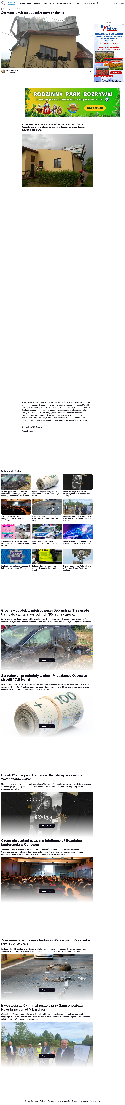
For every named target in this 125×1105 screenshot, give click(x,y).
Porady (77, 3)
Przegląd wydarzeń (91, 3)
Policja (37, 3)
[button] (115, 3)
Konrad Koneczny (12, 70)
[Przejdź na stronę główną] (3, 5)
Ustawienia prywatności (79, 1101)
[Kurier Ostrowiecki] (13, 3)
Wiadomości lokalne (64, 3)
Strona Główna (25, 3)
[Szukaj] (109, 3)
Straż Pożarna (48, 3)
